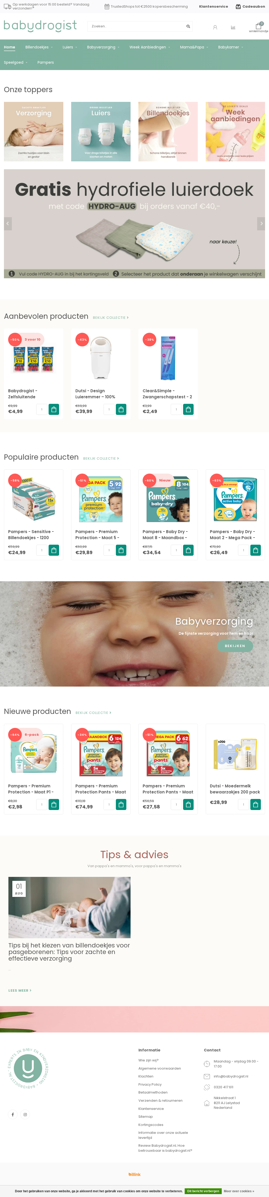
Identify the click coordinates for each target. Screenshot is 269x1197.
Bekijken (235, 645)
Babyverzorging (101, 47)
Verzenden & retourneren (160, 1100)
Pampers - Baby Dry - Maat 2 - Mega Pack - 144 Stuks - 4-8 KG (232, 538)
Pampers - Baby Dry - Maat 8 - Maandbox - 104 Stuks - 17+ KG (165, 538)
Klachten (145, 1076)
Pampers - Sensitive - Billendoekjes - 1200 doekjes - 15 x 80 (31, 538)
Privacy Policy (150, 1084)
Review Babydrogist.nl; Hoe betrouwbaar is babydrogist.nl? (165, 1148)
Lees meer (19, 990)
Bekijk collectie (110, 318)
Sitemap (145, 1116)
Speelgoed (13, 62)
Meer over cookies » (239, 1191)
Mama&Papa (192, 47)
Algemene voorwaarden (159, 1068)
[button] (8, 223)
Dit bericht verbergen (203, 1191)
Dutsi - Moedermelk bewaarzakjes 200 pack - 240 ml (235, 792)
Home (9, 47)
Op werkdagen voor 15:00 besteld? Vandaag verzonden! (51, 7)
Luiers (68, 47)
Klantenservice (213, 6)
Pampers (46, 62)
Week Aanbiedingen (148, 47)
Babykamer (228, 47)
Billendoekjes (37, 47)
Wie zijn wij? (148, 1060)
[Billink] (134, 1174)
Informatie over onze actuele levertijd (163, 1135)
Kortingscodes (150, 1124)
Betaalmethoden (153, 1092)
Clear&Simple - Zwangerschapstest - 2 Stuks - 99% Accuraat (167, 397)
